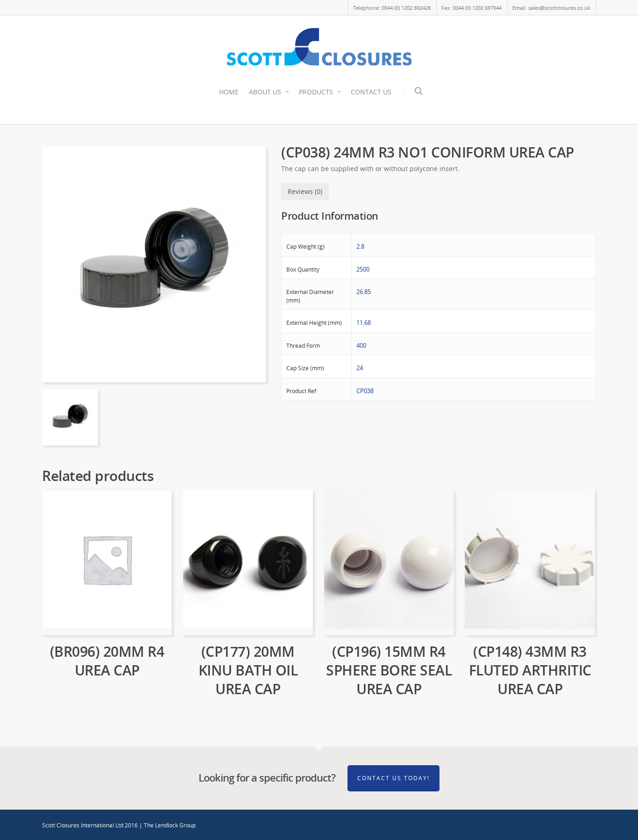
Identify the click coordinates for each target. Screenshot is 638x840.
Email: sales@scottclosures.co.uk (551, 7)
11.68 (363, 322)
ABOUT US (265, 91)
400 (361, 345)
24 (359, 368)
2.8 (360, 246)
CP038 (365, 391)
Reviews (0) (305, 191)
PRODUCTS (316, 91)
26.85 (363, 291)
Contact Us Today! (393, 778)
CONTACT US (371, 91)
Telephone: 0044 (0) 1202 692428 (392, 7)
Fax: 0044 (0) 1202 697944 (471, 7)
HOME (229, 91)
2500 (362, 269)
